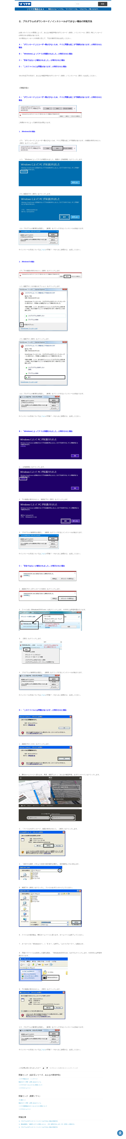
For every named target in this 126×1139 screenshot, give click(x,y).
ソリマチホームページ (25, 1088)
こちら (43, 249)
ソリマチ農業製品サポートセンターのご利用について (33, 1106)
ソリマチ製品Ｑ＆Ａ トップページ (28, 1079)
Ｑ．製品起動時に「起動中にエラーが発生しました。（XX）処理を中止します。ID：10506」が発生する (46, 1124)
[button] (43, 1068)
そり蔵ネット (22, 1100)
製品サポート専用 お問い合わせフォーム (30, 1082)
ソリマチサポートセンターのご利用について (30, 1085)
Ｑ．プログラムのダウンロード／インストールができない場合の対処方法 (38, 1121)
